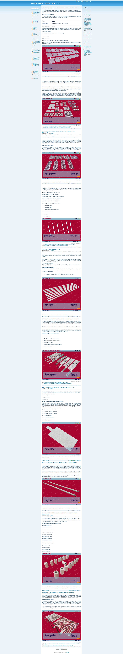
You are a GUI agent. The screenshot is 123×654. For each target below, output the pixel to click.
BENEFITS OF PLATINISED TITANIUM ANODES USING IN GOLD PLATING (58, 592)
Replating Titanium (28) (36, 65)
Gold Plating (46, 643)
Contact (82, 1)
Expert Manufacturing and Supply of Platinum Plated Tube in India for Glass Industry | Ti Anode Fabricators (88, 52)
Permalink (43, 76)
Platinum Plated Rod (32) (36, 53)
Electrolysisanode (46, 383)
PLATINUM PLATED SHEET (64, 382)
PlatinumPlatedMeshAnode (66, 127)
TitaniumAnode (56, 127)
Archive (79, 1)
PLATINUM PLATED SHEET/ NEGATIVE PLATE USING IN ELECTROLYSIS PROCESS (60, 318)
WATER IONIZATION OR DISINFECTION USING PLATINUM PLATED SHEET (58, 387)
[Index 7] (69, 510)
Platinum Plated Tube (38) (36, 57)
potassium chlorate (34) (36, 59)
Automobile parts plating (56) (36, 11)
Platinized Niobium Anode (56, 126)
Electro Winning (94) (35, 22)
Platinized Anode (50, 126)
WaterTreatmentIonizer (50, 458)
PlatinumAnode (52, 127)
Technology (86, 1)
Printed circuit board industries (56, 645)
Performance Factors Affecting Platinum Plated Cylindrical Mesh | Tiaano (87, 19)
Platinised (52, 133)
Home (76, 1)
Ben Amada (67, 652)
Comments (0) (47, 76)
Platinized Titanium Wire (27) (36, 49)
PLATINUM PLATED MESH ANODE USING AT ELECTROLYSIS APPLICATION (58, 78)
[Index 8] (69, 590)
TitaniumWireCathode (52, 245)
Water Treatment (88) (35, 78)
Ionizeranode (55, 458)
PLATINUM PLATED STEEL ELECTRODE (51, 249)
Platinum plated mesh (63, 126)
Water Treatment (47, 457)
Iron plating (61, 645)
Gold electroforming (70, 645)
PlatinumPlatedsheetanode (67, 383)
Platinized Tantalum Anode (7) (36, 41)
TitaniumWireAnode (46, 245)
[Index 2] (69, 183)
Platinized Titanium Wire (66, 244)
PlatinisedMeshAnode (46, 127)
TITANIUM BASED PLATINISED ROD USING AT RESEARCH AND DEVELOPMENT (59, 462)
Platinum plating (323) (35, 58)
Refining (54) (34, 60)
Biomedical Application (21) (36, 12)
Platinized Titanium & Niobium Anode (43, 3)
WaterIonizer (45, 458)
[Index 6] (69, 460)
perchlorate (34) (35, 34)
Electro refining (65, 645)
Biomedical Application (48, 244)
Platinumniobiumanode (61, 383)
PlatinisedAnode (59, 458)
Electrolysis (46, 126)
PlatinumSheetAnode (64, 458)
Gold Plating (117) (35, 29)
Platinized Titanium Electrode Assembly (61, 643)
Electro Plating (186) (35, 21)
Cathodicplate (56, 383)
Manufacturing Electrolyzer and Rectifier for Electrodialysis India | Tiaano (88, 28)
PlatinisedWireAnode (58, 245)
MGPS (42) (34, 33)
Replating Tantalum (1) (36, 64)
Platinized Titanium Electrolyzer (61, 456)
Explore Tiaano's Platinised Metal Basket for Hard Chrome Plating (88, 47)
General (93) (34, 28)
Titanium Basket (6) (35, 72)
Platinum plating (68, 126)
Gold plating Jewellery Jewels (48, 645)
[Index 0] (69, 76)
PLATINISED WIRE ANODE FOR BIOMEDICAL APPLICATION (55, 185)
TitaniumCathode (60, 127)
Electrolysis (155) (35, 27)
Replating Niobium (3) (35, 63)
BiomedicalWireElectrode (64, 245)
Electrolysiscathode (51, 383)
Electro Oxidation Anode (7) (36, 20)
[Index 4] (69, 316)
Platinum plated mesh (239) (36, 52)
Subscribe (90, 1)
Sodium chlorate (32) (35, 71)
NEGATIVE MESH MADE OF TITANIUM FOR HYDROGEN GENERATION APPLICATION (60, 7)
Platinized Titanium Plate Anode (70, 643)
